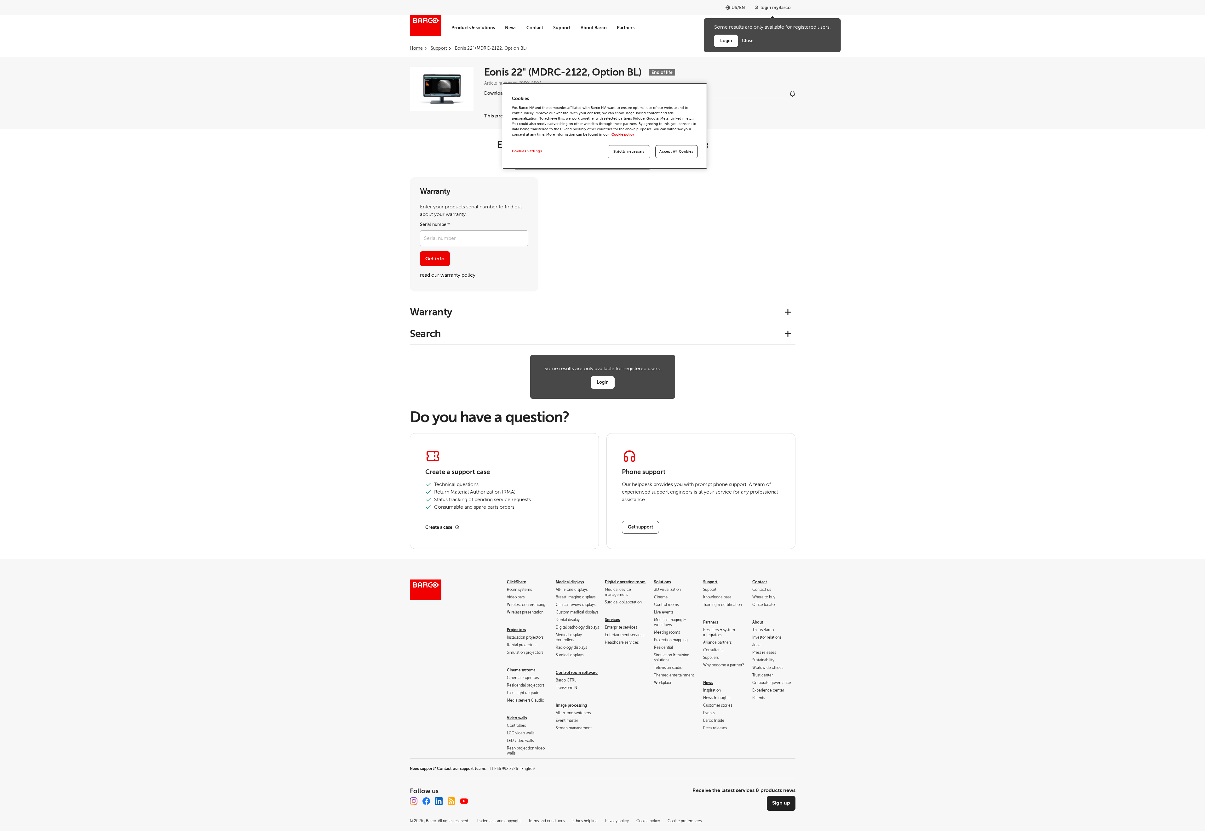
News (510, 27)
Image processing (571, 705)
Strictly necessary (629, 152)
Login (603, 382)
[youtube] (464, 801)
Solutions (662, 582)
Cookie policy (622, 135)
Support (562, 27)
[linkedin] (439, 801)
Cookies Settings (527, 151)
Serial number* (435, 224)
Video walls (517, 718)
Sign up (781, 803)
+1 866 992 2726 (512, 768)
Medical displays (570, 582)
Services (612, 620)
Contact (534, 27)
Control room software (577, 672)
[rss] (451, 801)
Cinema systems (521, 670)
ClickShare (516, 582)
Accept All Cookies (676, 152)
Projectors (516, 630)
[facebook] (426, 801)
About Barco (594, 27)
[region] (604, 126)
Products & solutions (473, 27)
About (757, 622)
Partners (625, 27)
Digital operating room (625, 582)
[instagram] (413, 801)
